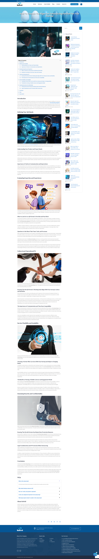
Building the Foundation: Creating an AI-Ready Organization (75, 54)
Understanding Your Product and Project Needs (30, 65)
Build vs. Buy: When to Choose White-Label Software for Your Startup (75, 148)
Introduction (21, 61)
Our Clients (42, 540)
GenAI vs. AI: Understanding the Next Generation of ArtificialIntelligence (72, 177)
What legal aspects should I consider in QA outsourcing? (30, 497)
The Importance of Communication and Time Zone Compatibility (33, 77)
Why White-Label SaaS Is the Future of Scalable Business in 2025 (75, 155)
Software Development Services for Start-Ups (70, 549)
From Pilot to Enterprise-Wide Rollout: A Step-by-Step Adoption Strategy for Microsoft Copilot (73, 62)
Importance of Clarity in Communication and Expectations (32, 66)
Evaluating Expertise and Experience (25, 69)
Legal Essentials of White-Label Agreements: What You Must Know (75, 140)
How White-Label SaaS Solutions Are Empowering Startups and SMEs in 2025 (75, 170)
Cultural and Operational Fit (24, 74)
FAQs (20, 92)
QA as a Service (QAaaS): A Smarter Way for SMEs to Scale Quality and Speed (75, 111)
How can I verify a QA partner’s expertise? (27, 491)
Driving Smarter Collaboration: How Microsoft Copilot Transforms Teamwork (71, 87)
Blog (53, 4)
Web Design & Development (67, 552)
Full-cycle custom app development (68, 541)
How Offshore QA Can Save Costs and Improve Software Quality (75, 119)
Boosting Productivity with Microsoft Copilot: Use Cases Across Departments (75, 95)
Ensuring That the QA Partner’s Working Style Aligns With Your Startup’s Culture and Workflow (38, 75)
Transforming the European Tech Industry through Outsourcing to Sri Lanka (75, 79)
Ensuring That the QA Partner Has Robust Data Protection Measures (34, 86)
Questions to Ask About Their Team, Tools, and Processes (32, 72)
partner (36, 144)
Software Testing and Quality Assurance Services (71, 550)
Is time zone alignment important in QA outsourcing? (29, 494)
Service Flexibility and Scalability (25, 79)
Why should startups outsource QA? (26, 488)
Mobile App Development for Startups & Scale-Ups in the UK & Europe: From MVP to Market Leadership (73, 46)
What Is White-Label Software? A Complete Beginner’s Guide (75, 162)
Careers (58, 4)
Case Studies (47, 4)
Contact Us (52, 541)
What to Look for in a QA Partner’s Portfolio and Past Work (32, 70)
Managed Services (65, 543)
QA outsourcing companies (55, 102)
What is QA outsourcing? (24, 481)
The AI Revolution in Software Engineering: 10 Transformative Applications (73, 186)
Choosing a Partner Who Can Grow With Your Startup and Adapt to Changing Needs (36, 81)
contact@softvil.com (21, 1)
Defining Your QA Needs (23, 63)
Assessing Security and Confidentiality (26, 85)
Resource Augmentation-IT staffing (68, 547)
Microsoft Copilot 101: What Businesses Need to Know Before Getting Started (73, 103)
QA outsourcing (32, 144)
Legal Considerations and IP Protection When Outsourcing (32, 88)
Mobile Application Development (68, 544)
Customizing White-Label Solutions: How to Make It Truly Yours (75, 133)
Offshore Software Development (68, 546)
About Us (64, 4)
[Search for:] (73, 28)
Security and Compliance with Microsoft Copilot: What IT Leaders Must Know (72, 71)
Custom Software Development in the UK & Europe (75, 38)
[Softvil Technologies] (19, 4)
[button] (39, 481)
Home (34, 4)
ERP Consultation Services (67, 540)
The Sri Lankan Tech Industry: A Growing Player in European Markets (75, 126)
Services (40, 4)
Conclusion (21, 90)
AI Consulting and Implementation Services (70, 538)
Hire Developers (74, 4)
